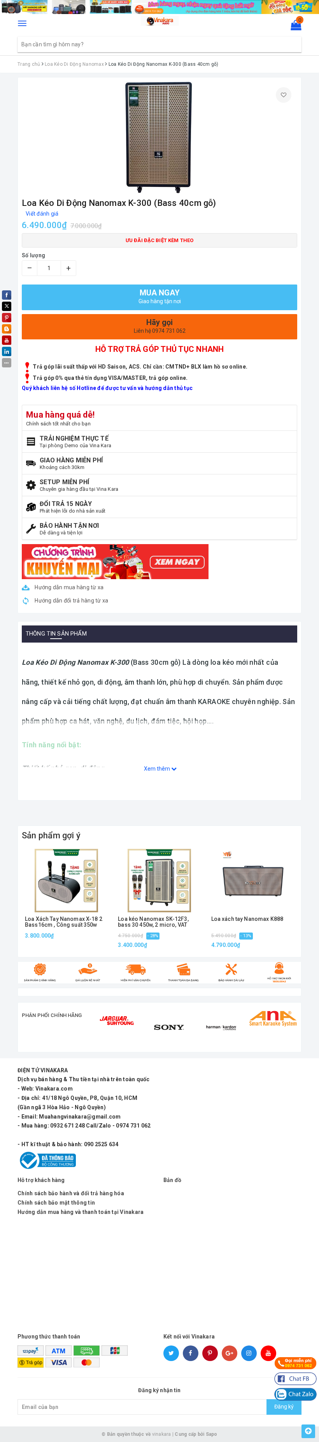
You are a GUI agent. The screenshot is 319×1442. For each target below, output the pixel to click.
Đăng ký (284, 1406)
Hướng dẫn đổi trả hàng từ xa (70, 600)
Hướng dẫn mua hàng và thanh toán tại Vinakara (81, 1212)
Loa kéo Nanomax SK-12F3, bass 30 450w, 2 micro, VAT (153, 922)
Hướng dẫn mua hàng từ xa (68, 587)
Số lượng (33, 255)
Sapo (211, 1434)
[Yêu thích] (283, 95)
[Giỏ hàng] (293, 27)
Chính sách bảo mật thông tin (56, 1203)
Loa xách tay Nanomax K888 (247, 919)
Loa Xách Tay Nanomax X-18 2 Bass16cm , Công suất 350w (63, 922)
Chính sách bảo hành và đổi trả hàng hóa (71, 1193)
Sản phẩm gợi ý (51, 835)
